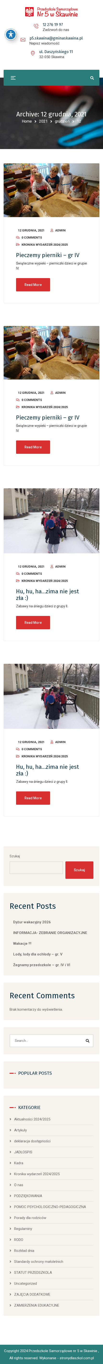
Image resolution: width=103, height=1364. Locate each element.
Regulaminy (23, 1229)
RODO (18, 1240)
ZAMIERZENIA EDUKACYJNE (36, 1305)
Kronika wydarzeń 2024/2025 (45, 244)
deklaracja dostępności (32, 1141)
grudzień (62, 121)
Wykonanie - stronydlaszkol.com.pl (66, 1358)
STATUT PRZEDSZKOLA (33, 1272)
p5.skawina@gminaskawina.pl (56, 38)
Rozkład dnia (24, 1251)
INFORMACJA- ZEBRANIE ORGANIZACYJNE (50, 933)
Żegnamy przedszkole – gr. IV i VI (41, 965)
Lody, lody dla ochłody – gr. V (38, 954)
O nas (18, 1185)
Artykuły (20, 1130)
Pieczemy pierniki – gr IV (47, 255)
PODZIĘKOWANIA (28, 1196)
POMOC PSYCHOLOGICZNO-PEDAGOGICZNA (50, 1207)
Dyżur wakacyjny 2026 (32, 922)
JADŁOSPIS (23, 1152)
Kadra (18, 1163)
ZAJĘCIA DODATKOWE (32, 1294)
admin (60, 230)
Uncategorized (25, 1283)
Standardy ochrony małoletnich (38, 1261)
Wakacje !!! (22, 943)
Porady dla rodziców (30, 1218)
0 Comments (32, 237)
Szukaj (15, 856)
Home (27, 121)
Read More (33, 285)
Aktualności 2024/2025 (32, 1119)
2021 (43, 121)
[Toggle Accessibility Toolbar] (11, 34)
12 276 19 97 (53, 24)
